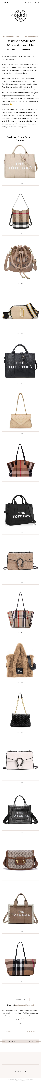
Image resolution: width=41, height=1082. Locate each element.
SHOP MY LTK (20, 999)
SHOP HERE (20, 183)
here (22, 1019)
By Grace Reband (31, 36)
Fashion (19, 36)
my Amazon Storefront (24, 1005)
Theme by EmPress (20, 1080)
